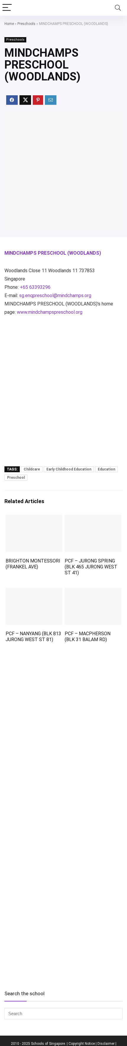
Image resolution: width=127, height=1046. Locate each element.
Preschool (16, 478)
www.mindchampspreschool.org (49, 312)
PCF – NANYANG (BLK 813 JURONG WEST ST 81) (33, 636)
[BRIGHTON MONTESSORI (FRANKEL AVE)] (34, 519)
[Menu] (7, 8)
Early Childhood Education (68, 469)
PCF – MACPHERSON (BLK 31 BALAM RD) (87, 636)
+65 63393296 (35, 287)
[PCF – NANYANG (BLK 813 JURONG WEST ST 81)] (34, 592)
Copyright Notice (82, 1044)
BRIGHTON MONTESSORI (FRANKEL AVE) (33, 564)
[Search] (118, 8)
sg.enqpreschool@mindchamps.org (55, 295)
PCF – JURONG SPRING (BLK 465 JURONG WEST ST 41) (91, 567)
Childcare (32, 469)
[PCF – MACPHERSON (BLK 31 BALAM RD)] (93, 592)
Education (106, 469)
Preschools (26, 24)
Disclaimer (106, 1044)
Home (9, 24)
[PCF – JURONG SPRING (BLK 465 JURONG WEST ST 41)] (93, 519)
